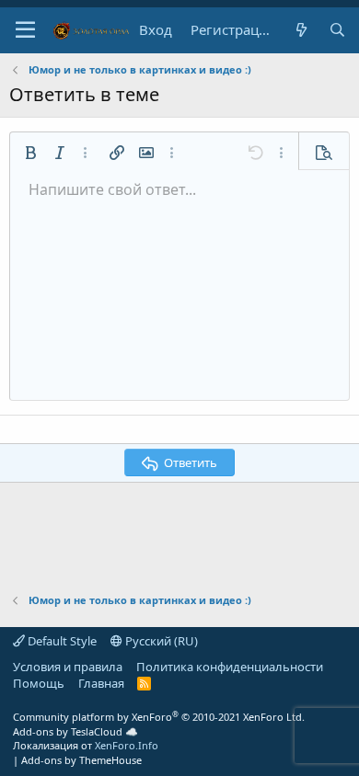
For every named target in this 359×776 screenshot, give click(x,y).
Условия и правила (67, 666)
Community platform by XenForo (159, 717)
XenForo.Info (126, 745)
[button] (25, 30)
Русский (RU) (160, 641)
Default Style (61, 641)
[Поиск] (337, 30)
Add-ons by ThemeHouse (81, 760)
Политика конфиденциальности (229, 666)
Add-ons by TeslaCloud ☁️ (75, 731)
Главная (101, 683)
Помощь (38, 683)
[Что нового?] (300, 30)
